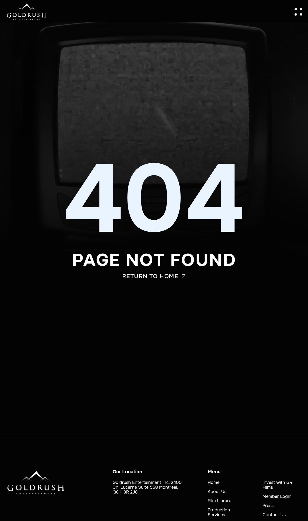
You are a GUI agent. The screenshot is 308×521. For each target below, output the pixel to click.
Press (268, 505)
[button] (298, 12)
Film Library (219, 500)
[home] (26, 11)
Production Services (219, 512)
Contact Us (274, 514)
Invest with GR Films (277, 485)
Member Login (277, 496)
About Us (217, 491)
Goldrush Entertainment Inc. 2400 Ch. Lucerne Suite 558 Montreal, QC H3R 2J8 (147, 487)
